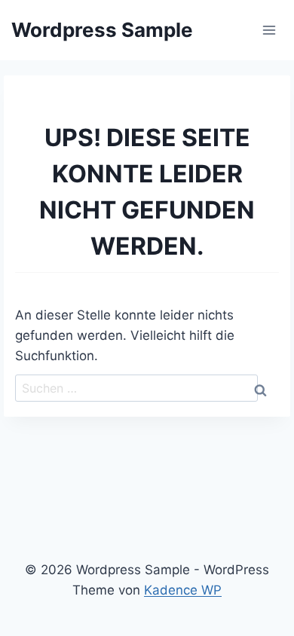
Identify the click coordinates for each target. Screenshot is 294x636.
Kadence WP (183, 590)
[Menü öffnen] (269, 29)
